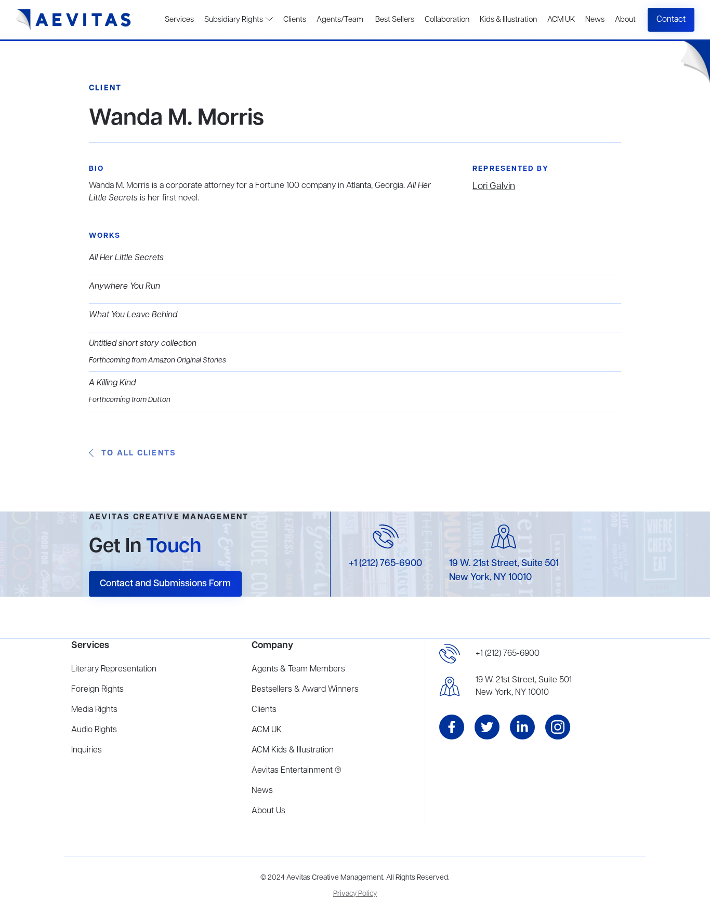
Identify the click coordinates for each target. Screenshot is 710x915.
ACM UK (561, 20)
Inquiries (86, 750)
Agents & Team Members (298, 669)
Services (179, 20)
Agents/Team (340, 20)
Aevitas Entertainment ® (296, 770)
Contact (671, 19)
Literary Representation (113, 669)
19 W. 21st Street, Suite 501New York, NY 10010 (524, 686)
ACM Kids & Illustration (293, 750)
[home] (74, 20)
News (594, 20)
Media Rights (94, 710)
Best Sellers (394, 20)
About (625, 20)
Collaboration (447, 20)
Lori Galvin (493, 186)
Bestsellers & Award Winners (305, 689)
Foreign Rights (97, 689)
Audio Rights (94, 730)
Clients (294, 20)
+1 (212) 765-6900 (385, 563)
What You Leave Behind (133, 315)
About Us (268, 811)
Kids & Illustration (508, 20)
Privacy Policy (355, 894)
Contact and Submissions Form (165, 583)
